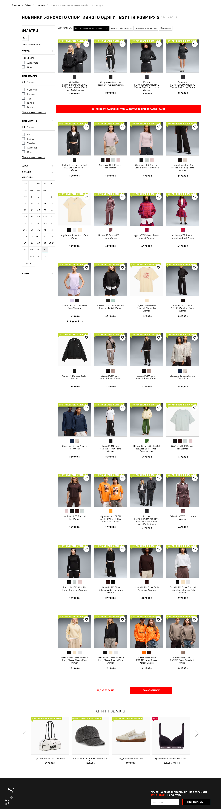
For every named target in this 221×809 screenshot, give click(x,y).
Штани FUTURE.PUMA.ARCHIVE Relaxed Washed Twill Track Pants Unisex (146, 520)
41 (45, 230)
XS (38, 250)
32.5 (38, 210)
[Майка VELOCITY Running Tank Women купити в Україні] (74, 279)
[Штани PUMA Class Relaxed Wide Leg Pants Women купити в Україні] (110, 561)
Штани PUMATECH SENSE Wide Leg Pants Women (182, 308)
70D (38, 184)
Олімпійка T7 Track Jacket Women (183, 517)
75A (44, 184)
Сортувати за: (65, 28)
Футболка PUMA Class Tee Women (74, 236)
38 (38, 223)
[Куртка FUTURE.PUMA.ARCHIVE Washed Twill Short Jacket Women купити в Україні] (146, 56)
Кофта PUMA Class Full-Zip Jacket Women (147, 588)
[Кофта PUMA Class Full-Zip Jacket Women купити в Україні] (146, 561)
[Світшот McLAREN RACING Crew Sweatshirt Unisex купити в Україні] (182, 631)
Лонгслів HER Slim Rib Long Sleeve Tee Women (147, 166)
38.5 (44, 223)
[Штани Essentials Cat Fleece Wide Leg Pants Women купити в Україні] (182, 138)
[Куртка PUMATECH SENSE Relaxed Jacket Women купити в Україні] (110, 279)
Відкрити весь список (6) (33, 157)
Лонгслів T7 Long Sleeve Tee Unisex (182, 377)
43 (32, 237)
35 (32, 217)
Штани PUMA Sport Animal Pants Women (110, 377)
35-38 (45, 217)
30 (51, 204)
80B (38, 190)
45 (25, 243)
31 (25, 210)
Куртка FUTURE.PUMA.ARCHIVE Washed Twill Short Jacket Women (147, 86)
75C (25, 190)
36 (51, 217)
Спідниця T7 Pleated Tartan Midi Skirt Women (182, 236)
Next (196, 734)
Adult (28, 263)
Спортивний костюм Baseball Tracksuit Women (110, 83)
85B (51, 190)
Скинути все (27, 177)
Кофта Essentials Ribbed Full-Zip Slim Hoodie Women (74, 167)
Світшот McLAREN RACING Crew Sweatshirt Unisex (182, 660)
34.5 (25, 217)
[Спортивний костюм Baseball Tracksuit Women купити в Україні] (110, 56)
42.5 (25, 237)
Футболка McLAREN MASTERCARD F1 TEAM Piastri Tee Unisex (111, 519)
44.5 (51, 237)
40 (32, 230)
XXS (31, 250)
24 (51, 197)
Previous (24, 734)
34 (51, 210)
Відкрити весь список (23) (34, 112)
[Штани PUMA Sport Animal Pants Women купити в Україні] (110, 349)
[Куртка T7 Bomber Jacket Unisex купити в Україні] (74, 349)
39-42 (25, 230)
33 (45, 210)
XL (38, 256)
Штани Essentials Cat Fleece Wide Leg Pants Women (182, 167)
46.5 (38, 243)
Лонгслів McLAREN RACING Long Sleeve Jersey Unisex (146, 660)
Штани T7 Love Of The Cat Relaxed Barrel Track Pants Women (146, 448)
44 (45, 237)
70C (31, 184)
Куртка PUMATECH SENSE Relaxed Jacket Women (110, 306)
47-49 (51, 243)
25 (25, 204)
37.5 (31, 223)
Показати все (151, 690)
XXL (44, 256)
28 (38, 204)
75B (51, 184)
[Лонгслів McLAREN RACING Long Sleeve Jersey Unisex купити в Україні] (146, 631)
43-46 (38, 237)
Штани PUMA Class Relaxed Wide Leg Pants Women (110, 590)
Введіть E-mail (158, 802)
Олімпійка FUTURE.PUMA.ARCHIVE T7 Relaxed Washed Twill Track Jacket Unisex (74, 86)
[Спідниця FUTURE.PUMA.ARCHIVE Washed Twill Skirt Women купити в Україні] (182, 56)
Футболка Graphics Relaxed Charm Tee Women (146, 308)
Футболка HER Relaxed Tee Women (110, 166)
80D (44, 190)
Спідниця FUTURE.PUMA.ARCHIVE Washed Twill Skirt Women (183, 85)
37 (25, 223)
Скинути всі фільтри (31, 44)
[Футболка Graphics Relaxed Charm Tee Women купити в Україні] (146, 279)
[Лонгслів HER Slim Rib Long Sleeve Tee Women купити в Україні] (146, 138)
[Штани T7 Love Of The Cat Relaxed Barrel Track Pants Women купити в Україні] (146, 419)
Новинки (41, 5)
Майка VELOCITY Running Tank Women (74, 306)
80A (31, 190)
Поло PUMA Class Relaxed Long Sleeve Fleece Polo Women (183, 590)
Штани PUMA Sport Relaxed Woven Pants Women (110, 448)
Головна (16, 5)
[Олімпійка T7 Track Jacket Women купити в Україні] (182, 490)
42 (51, 230)
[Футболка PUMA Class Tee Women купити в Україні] (74, 209)
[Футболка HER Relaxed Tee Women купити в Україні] (110, 138)
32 (32, 210)
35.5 (38, 217)
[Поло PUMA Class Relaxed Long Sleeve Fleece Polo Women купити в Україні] (182, 561)
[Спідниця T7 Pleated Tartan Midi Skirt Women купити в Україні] (182, 209)
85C (25, 197)
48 (25, 250)
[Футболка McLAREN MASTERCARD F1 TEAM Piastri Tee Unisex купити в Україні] (110, 490)
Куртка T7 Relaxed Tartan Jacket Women (146, 236)
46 (32, 243)
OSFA (32, 256)
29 (45, 204)
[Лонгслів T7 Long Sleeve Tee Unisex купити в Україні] (182, 349)
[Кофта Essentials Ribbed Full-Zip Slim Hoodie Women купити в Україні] (74, 138)
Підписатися (196, 802)
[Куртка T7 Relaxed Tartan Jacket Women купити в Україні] (146, 209)
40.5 (38, 230)
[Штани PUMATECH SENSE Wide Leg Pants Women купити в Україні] (182, 279)
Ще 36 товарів (106, 690)
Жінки (28, 5)
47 (45, 243)
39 (51, 223)
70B (25, 184)
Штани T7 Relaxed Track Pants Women (110, 236)
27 (32, 204)
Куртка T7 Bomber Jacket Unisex (74, 377)
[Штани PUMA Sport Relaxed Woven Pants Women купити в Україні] (110, 419)
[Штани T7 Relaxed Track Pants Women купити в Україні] (110, 209)
